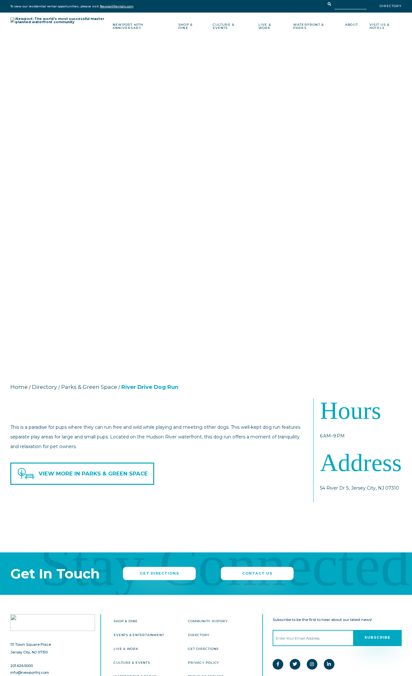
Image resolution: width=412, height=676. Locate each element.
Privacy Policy (203, 662)
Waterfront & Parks (308, 26)
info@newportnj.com (29, 672)
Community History (208, 621)
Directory (390, 6)
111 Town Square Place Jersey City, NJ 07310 (30, 648)
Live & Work (264, 26)
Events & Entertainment (139, 635)
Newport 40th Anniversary (128, 26)
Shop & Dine (185, 26)
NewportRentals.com (117, 6)
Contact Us (257, 573)
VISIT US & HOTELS (379, 26)
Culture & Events (224, 26)
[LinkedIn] (329, 664)
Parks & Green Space (89, 387)
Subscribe (377, 637)
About (351, 24)
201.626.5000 (21, 666)
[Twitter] (295, 664)
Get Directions (159, 573)
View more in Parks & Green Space (93, 473)
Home (19, 387)
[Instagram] (312, 664)
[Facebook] (278, 664)
